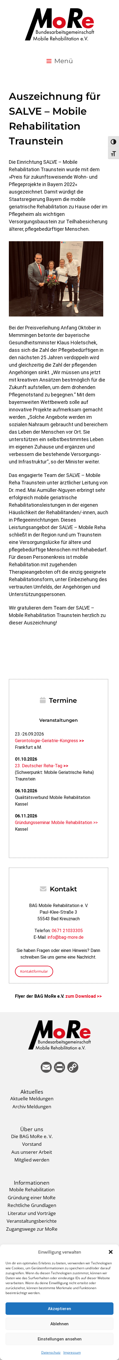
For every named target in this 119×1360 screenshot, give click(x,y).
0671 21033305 (67, 930)
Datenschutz (51, 1352)
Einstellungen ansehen (60, 1339)
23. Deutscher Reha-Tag (41, 765)
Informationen (32, 1182)
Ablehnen (59, 1323)
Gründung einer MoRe (32, 1197)
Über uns (31, 1129)
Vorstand (32, 1144)
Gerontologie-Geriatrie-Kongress (49, 740)
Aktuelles (31, 1091)
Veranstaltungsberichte (32, 1220)
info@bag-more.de (66, 937)
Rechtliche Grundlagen (31, 1205)
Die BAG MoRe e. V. (32, 1136)
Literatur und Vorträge (32, 1213)
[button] (110, 1252)
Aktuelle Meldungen (31, 1098)
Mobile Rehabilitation (32, 1189)
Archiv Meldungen (31, 1106)
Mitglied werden (31, 1159)
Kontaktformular (34, 971)
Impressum (72, 1352)
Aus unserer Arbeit (31, 1152)
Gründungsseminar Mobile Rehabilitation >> (56, 822)
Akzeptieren (59, 1308)
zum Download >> (83, 996)
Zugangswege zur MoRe (32, 1228)
